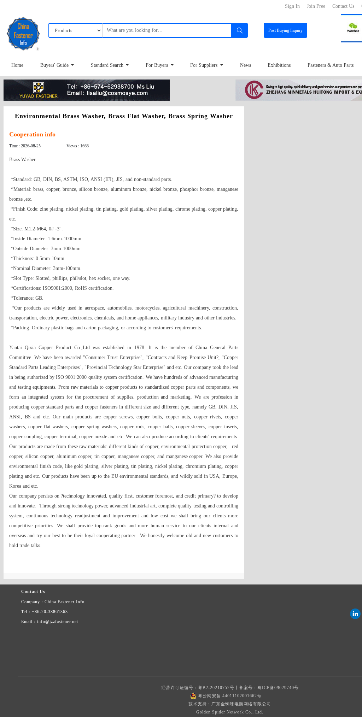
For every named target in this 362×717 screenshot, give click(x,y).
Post (285, 30)
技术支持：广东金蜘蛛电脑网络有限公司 (229, 703)
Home (17, 65)
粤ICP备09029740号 (278, 687)
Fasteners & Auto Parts (331, 65)
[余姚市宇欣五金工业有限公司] (87, 90)
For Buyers (157, 65)
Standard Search (108, 65)
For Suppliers (204, 65)
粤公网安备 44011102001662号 (230, 695)
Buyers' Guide (55, 65)
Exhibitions (279, 65)
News (245, 65)
